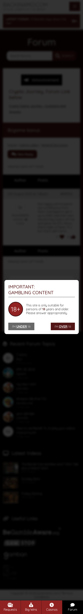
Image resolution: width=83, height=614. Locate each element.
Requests (10, 609)
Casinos (52, 609)
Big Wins (31, 609)
